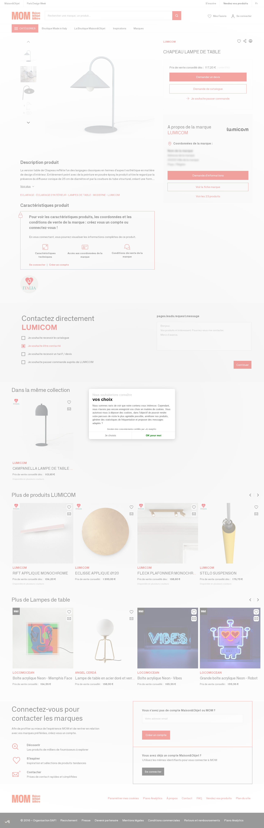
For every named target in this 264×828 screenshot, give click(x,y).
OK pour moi (153, 435)
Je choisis (110, 435)
